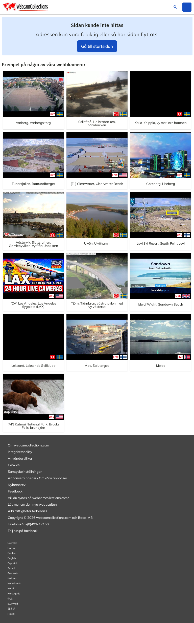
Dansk (11, 548)
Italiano (12, 578)
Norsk (11, 588)
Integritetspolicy (20, 452)
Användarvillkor (20, 458)
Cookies (13, 465)
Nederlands (14, 583)
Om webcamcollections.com (28, 445)
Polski (11, 613)
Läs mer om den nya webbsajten (32, 504)
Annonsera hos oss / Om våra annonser (37, 478)
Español (12, 563)
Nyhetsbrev (17, 485)
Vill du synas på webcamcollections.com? (38, 498)
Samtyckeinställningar (25, 471)
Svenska (12, 543)
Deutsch (12, 553)
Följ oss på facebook (23, 531)
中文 (10, 598)
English (12, 558)
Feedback (15, 491)
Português (14, 593)
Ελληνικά (13, 603)
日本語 (11, 608)
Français (13, 573)
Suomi (11, 568)
